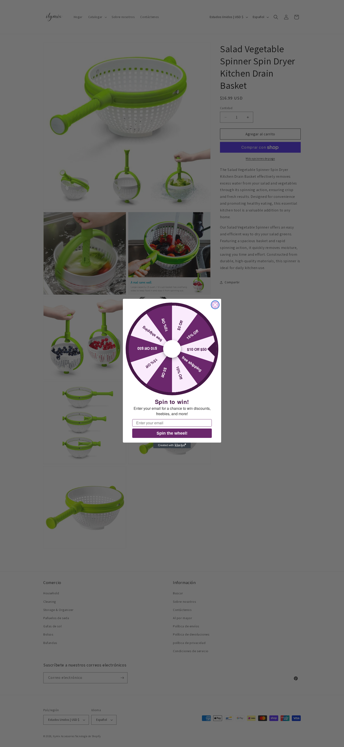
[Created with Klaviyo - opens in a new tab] (172, 445)
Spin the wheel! (172, 433)
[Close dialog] (215, 305)
